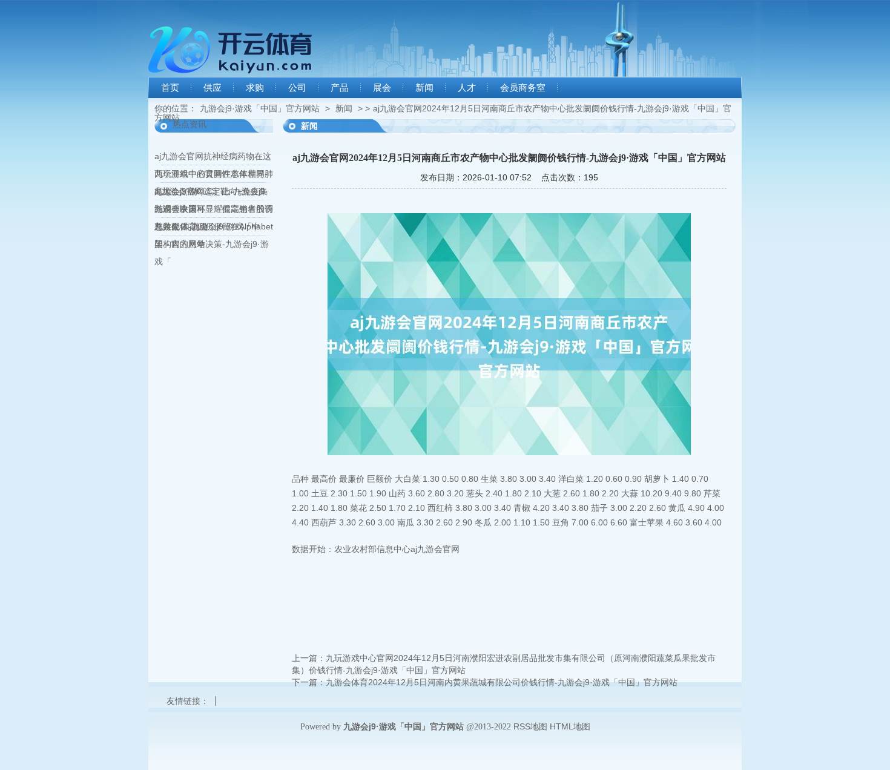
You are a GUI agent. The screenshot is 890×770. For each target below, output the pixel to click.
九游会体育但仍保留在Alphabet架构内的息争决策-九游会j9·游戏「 (213, 244)
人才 (467, 88)
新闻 (424, 88)
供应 (212, 88)
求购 (255, 88)
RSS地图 (530, 726)
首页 (170, 88)
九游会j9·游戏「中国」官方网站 (260, 108)
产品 (340, 88)
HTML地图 (570, 726)
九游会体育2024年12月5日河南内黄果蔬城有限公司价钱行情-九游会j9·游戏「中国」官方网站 (501, 682)
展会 (382, 88)
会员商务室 (523, 88)
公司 (297, 88)
